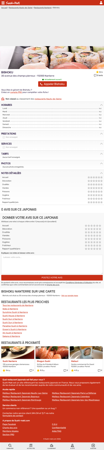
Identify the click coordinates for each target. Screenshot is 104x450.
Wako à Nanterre (10, 309)
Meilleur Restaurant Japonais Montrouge (22, 400)
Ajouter (93, 448)
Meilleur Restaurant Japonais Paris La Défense (74, 393)
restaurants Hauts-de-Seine (48, 99)
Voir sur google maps (69, 295)
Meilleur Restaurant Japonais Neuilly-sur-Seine (25, 393)
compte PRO (16, 92)
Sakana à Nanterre (11, 336)
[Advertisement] (52, 28)
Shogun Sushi (43, 361)
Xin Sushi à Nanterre (12, 333)
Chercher (10, 448)
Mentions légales (11, 431)
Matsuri (74, 361)
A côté (72, 448)
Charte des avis (53, 285)
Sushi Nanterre (10, 361)
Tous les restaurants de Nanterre (18, 305)
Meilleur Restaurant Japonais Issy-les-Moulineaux (76, 400)
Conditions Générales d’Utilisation (79, 283)
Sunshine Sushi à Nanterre (15, 312)
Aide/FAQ (56, 431)
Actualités (31, 448)
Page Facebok (9, 424)
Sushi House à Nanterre (14, 315)
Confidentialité (59, 427)
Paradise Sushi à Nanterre (15, 326)
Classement (52, 448)
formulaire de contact (13, 415)
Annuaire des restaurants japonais (13, 3)
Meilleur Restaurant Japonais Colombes (71, 396)
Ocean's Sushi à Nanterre (14, 329)
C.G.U (54, 424)
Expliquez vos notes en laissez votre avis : (18, 253)
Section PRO (8, 434)
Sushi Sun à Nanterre (13, 319)
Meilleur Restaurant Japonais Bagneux (21, 396)
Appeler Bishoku (54, 84)
